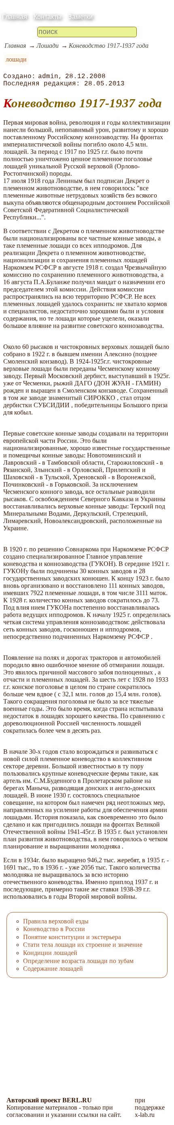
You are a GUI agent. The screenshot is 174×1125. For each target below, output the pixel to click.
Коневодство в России (54, 928)
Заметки (80, 16)
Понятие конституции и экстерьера (72, 937)
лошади (16, 59)
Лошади (47, 45)
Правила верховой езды (56, 921)
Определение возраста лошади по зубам (78, 960)
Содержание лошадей (53, 968)
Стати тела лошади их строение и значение (82, 944)
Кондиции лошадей (50, 952)
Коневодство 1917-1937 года (109, 45)
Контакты (48, 16)
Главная (14, 16)
